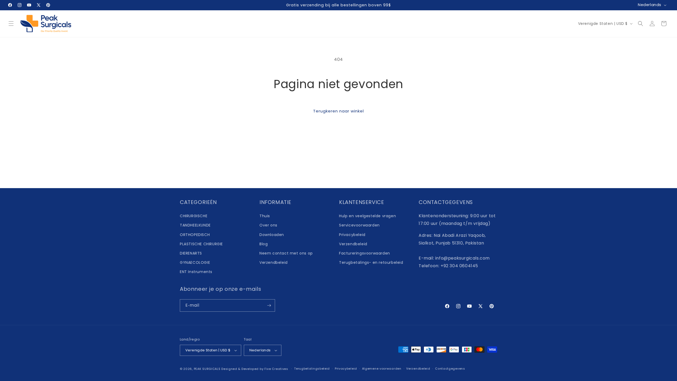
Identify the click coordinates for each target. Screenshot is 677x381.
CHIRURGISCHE (193, 216)
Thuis (264, 216)
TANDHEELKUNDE (195, 225)
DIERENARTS (191, 253)
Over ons (268, 225)
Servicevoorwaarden (359, 225)
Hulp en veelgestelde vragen (367, 216)
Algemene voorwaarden (381, 368)
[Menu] (11, 23)
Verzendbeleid (273, 262)
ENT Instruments (196, 271)
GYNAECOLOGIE (195, 262)
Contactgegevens (450, 368)
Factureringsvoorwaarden (364, 253)
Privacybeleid (352, 234)
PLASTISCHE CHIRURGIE (201, 244)
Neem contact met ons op (286, 253)
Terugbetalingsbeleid (312, 368)
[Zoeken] (640, 23)
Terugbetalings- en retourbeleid (371, 262)
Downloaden (271, 234)
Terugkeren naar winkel (338, 111)
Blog (263, 244)
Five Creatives (276, 369)
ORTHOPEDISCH (195, 234)
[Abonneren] (269, 305)
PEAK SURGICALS (207, 369)
